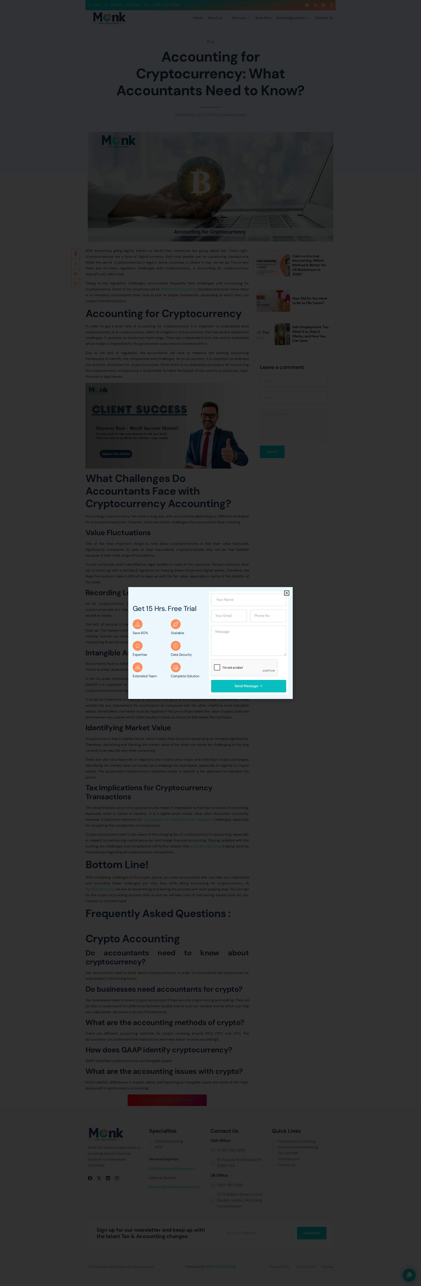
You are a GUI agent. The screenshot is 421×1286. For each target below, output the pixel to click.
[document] (210, 643)
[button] (286, 593)
